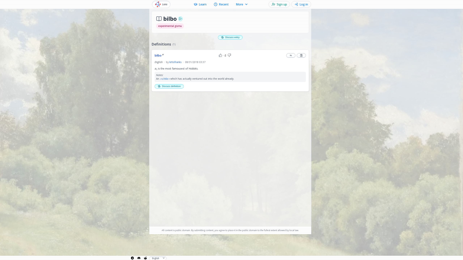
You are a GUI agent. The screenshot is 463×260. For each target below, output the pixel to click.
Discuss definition (171, 86)
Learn (203, 4)
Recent (224, 4)
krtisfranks (175, 62)
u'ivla (165, 78)
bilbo (159, 55)
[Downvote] (229, 55)
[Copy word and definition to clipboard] (301, 55)
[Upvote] (220, 55)
